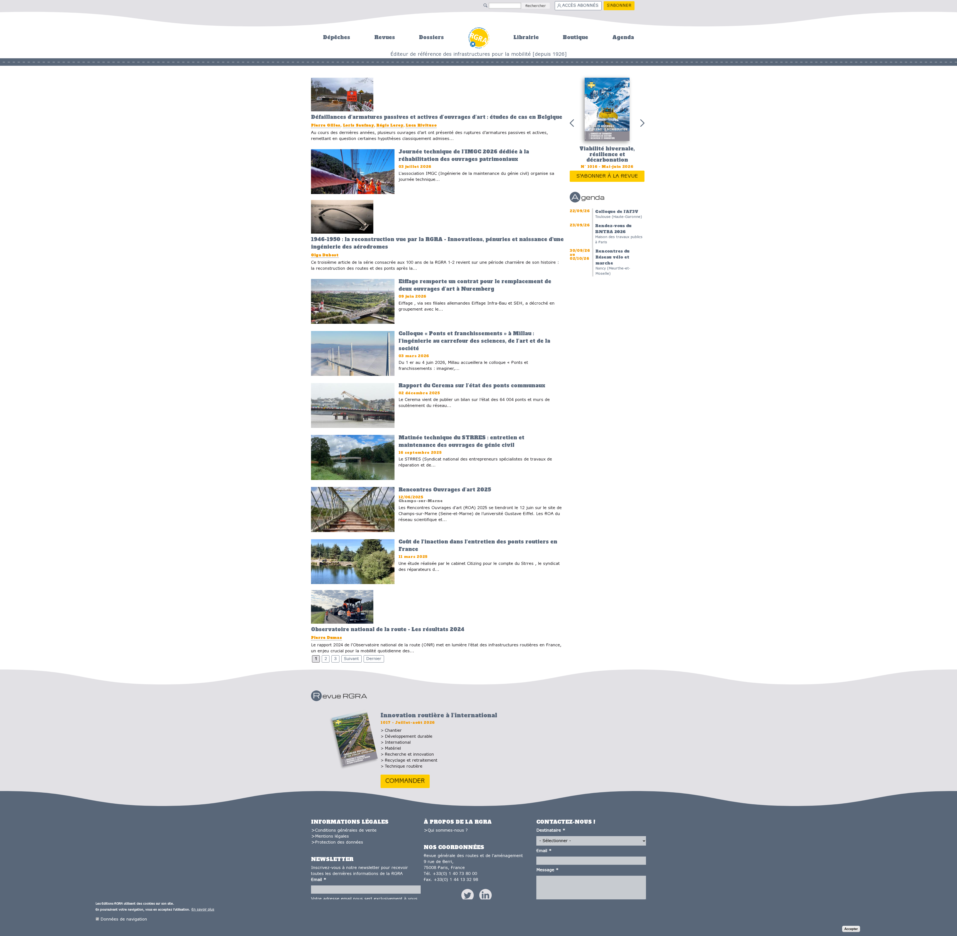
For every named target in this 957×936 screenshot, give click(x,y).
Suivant (351, 659)
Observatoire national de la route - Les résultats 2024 (387, 629)
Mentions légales (332, 836)
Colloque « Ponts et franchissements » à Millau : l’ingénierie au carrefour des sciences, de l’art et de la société (474, 341)
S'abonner (619, 5)
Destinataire (550, 830)
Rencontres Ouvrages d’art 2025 (445, 489)
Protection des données (339, 842)
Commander (405, 781)
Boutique (575, 37)
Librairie (526, 37)
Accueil (478, 37)
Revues (384, 37)
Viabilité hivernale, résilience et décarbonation (607, 154)
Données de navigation (123, 919)
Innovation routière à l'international (439, 715)
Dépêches (336, 37)
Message (547, 870)
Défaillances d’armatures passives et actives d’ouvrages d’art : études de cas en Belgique (436, 117)
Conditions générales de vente (346, 830)
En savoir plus (202, 909)
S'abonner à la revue (607, 176)
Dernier (373, 659)
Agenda (623, 37)
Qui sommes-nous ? (448, 830)
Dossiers (431, 37)
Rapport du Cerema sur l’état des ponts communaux (472, 385)
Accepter (851, 929)
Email (318, 880)
